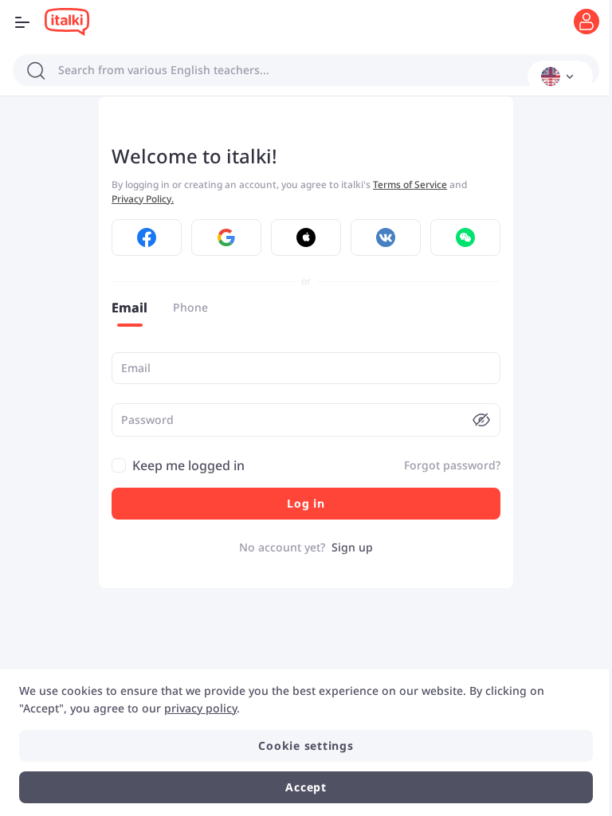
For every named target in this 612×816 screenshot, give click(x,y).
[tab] (129, 307)
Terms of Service (410, 184)
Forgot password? (452, 465)
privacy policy (200, 708)
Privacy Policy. (143, 199)
